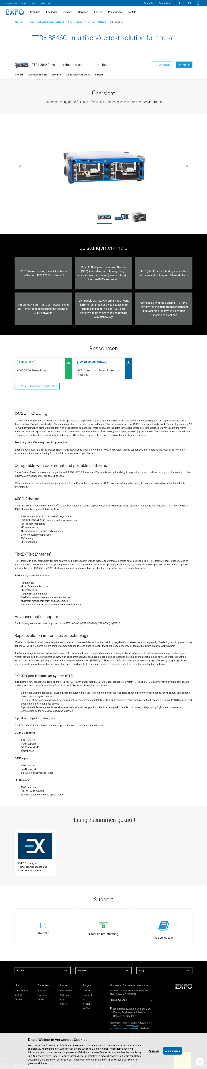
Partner (34, 3)
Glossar (63, 1004)
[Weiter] (187, 167)
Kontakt (132, 12)
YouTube (87, 1004)
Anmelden (149, 3)
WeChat (87, 1008)
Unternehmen (11, 3)
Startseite (19, 22)
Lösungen (51, 12)
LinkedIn (87, 990)
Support (67, 12)
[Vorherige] (20, 167)
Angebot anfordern (152, 1001)
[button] (189, 3)
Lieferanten (45, 3)
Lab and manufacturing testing (51, 22)
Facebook (87, 995)
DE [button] (179, 3)
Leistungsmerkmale (37, 74)
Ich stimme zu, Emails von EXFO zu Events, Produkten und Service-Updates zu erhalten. (131, 1012)
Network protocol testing (78, 22)
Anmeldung (164, 3)
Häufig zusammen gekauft (79, 74)
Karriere (24, 3)
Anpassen (154, 1050)
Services (83, 12)
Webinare (64, 995)
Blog (62, 999)
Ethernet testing (99, 22)
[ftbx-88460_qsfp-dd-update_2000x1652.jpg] (138, 216)
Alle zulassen (172, 1050)
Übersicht (19, 74)
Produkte (35, 12)
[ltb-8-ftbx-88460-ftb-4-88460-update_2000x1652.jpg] (121, 216)
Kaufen (98, 12)
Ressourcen (115, 12)
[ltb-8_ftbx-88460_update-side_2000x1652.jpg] (103, 167)
